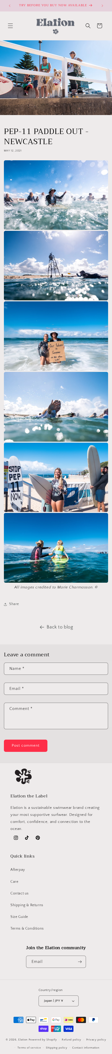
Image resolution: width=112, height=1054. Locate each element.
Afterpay (17, 870)
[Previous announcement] (9, 5)
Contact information (85, 1047)
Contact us (19, 893)
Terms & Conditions (27, 928)
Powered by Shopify (43, 1039)
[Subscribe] (80, 962)
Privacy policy (96, 1039)
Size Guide (19, 917)
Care (14, 882)
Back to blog (60, 627)
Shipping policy (56, 1047)
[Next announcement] (102, 5)
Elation (23, 1039)
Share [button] (14, 604)
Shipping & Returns (26, 905)
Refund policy (71, 1039)
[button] (10, 25)
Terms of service (29, 1047)
